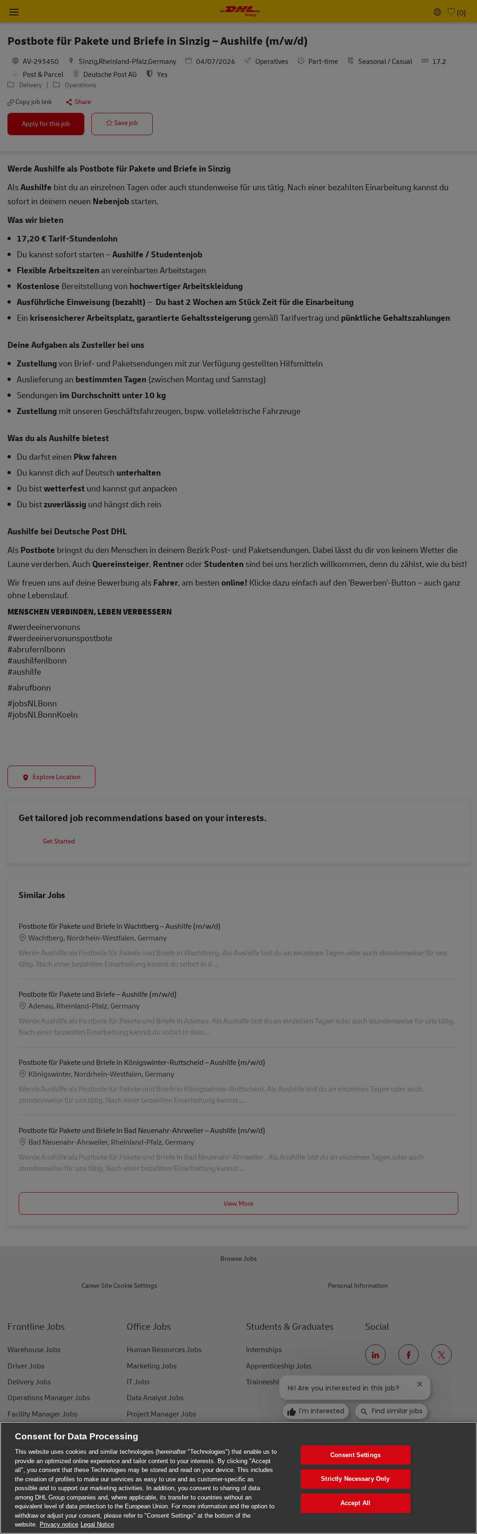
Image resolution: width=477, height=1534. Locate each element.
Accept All (355, 1502)
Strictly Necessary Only (355, 1478)
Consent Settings (355, 1454)
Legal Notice (97, 1524)
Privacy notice (59, 1524)
